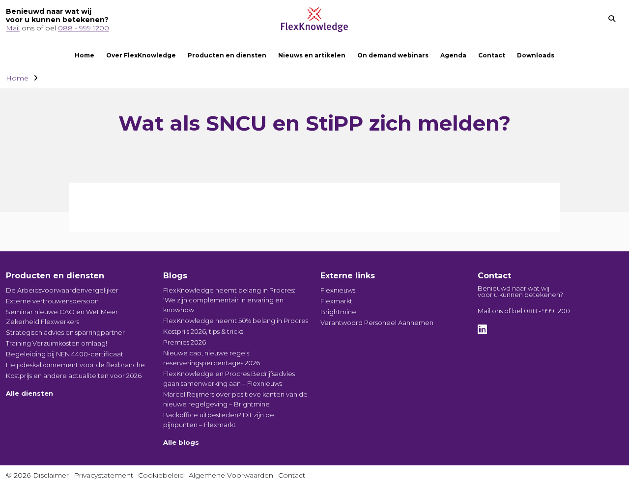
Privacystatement (103, 475)
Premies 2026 (184, 342)
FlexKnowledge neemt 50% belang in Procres (235, 320)
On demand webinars (393, 55)
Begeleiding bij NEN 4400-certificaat (64, 354)
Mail (13, 28)
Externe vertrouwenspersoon (52, 301)
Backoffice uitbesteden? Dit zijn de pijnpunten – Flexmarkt (218, 420)
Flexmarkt (336, 301)
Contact (491, 55)
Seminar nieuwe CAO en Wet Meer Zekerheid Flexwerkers (62, 316)
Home (84, 55)
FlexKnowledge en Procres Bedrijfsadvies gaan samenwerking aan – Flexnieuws (229, 378)
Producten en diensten (227, 55)
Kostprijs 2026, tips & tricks (203, 331)
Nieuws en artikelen (311, 55)
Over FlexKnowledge (141, 55)
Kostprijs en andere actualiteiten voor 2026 (74, 375)
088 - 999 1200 (83, 28)
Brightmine (338, 312)
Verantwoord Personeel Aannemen (376, 322)
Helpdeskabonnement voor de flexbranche (75, 365)
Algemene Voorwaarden (231, 475)
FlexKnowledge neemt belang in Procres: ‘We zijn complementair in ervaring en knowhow (229, 300)
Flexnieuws (337, 290)
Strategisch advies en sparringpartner (65, 332)
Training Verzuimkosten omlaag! (56, 343)
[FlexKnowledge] (314, 29)
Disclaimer (51, 475)
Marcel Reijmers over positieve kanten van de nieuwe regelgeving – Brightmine (235, 399)
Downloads (535, 55)
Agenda (453, 55)
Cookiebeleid (161, 475)
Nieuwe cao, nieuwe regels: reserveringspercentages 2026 (211, 358)
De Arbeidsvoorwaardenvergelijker (62, 290)
